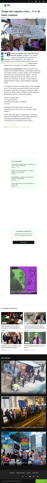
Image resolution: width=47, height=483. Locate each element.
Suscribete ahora (23, 242)
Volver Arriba (41, 481)
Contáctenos (12, 472)
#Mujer (5, 123)
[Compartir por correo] (2, 62)
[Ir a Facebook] (22, 476)
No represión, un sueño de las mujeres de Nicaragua (15, 391)
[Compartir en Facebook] (2, 53)
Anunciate (29, 472)
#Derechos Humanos (12, 123)
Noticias (6, 126)
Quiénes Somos (35, 472)
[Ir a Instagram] (39, 1)
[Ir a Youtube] (35, 1)
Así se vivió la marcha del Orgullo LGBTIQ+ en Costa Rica (17, 463)
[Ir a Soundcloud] (37, 476)
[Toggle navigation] (2, 6)
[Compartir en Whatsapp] (2, 59)
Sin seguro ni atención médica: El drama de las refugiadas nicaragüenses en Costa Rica (23, 292)
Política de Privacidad (20, 472)
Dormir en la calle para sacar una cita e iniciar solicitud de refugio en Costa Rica (22, 427)
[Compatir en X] (2, 56)
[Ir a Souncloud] (43, 1)
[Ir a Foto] (23, 34)
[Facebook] (28, 1)
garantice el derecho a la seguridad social (15, 63)
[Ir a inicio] (7, 5)
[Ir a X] (26, 476)
